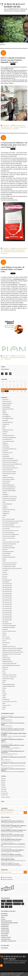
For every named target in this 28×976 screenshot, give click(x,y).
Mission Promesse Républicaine (9, 625)
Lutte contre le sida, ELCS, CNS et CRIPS (11, 542)
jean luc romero (8, 903)
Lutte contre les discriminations (9, 543)
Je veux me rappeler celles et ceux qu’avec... (11, 839)
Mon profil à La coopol (5, 939)
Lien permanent (5, 125)
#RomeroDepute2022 (7, 403)
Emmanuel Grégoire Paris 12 (9, 488)
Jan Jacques (4, 717)
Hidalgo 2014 (5, 494)
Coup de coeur (19, 125)
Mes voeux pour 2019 (7, 608)
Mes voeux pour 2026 (7, 619)
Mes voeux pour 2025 (7, 617)
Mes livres (3, 919)
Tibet (4, 690)
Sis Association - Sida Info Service (9, 676)
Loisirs (4, 540)
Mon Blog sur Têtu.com (6, 937)
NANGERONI (4, 733)
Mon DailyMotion (4, 926)
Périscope (5, 644)
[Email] (10, 374)
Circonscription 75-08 (7, 439)
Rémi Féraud (5, 667)
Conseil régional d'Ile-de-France (9, 448)
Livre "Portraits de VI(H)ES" (8, 524)
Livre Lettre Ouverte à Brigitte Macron (11, 534)
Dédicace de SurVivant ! (8, 469)
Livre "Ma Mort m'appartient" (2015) (10, 522)
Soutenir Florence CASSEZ (8, 678)
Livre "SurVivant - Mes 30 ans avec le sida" (11, 526)
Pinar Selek (5, 655)
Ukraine (4, 697)
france (6, 906)
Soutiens (4, 680)
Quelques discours (5, 924)
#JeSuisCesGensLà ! (7, 401)
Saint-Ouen (5, 669)
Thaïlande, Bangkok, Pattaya (9, 686)
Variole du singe (6, 699)
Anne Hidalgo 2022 (7, 416)
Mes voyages (5, 621)
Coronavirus (5, 450)
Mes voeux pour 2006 (7, 583)
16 (2, 389)
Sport (4, 682)
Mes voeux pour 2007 (7, 585)
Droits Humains (6, 483)
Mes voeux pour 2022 (7, 612)
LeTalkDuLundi (6, 513)
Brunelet (3, 729)
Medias (4, 560)
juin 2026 (3, 782)
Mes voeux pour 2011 (7, 593)
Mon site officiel (4, 915)
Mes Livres (5, 576)
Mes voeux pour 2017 (7, 604)
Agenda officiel (4, 913)
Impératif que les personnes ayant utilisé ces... (12, 821)
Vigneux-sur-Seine (6, 705)
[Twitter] (6, 374)
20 (17, 389)
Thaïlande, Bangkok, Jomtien (9, 684)
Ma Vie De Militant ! (7, 553)
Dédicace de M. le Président (8, 466)
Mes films (5, 572)
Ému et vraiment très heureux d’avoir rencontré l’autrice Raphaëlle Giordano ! (13, 60)
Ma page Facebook (5, 929)
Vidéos (4, 703)
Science (4, 673)
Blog (4, 428)
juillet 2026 (3, 780)
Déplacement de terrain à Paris (9, 473)
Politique (3, 900)
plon (10, 128)
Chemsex (5, 433)
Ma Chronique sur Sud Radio (9, 547)
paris (3, 906)
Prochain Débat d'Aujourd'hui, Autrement (11, 665)
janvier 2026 (3, 791)
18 (10, 389)
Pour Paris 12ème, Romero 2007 (9, 663)
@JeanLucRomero (5, 369)
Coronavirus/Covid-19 (7, 452)
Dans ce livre (21, 308)
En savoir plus (17, 974)
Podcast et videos (6, 657)
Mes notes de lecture (8, 127)
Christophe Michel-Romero (8, 435)
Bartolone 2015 (6, 424)
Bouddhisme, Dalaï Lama (8, 429)
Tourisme (5, 693)
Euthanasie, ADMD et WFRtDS (9, 490)
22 (25, 389)
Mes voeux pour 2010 (7, 591)
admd (10, 906)
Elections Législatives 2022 (8, 485)
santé (3, 903)
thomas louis (9, 251)
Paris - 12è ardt (6, 637)
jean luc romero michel (17, 251)
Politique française (7, 659)
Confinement (5, 445)
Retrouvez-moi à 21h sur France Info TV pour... (12, 834)
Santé (4, 671)
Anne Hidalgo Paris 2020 (8, 418)
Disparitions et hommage (8, 477)
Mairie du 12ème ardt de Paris (9, 557)
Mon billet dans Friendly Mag (9, 627)
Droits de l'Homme (7, 481)
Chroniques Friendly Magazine (9, 437)
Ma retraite (5, 549)
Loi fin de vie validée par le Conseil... (16, 729)
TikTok (4, 692)
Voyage (4, 707)
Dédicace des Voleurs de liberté (9, 471)
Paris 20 (4, 640)
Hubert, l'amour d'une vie (6, 920)
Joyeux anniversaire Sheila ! (8, 859)
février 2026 (3, 789)
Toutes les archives (5, 797)
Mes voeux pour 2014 (7, 598)
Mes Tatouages (6, 581)
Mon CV (3, 917)
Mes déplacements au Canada (9, 566)
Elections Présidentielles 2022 (9, 486)
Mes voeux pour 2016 (7, 602)
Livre (4, 517)
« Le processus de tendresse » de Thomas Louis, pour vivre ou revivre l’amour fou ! (14, 145)
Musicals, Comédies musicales (9, 631)
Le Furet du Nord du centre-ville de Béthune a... (12, 850)
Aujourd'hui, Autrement (8, 422)
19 (13, 389)
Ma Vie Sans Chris (6, 555)
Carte (2, 801)
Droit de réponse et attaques (9, 479)
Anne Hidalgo (5, 414)
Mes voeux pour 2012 (7, 595)
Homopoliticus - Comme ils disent (10, 496)
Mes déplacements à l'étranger (9, 564)
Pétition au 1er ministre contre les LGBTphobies (13, 648)
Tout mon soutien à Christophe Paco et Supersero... (14, 825)
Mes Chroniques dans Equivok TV (10, 562)
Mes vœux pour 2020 (7, 623)
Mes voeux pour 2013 (7, 597)
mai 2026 (3, 784)
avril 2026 (3, 785)
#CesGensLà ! (6, 399)
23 (3, 391)
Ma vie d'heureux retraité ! (8, 551)
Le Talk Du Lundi (6, 511)
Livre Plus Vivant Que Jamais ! (9, 538)
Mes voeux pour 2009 (7, 589)
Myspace (4, 635)
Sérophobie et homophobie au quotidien (9, 922)
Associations (5, 420)
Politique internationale (8, 661)
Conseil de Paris (6, 447)
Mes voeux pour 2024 (7, 616)
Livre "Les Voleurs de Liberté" (9, 519)
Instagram (5, 505)
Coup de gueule (6, 456)
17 (6, 389)
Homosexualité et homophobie (9, 500)
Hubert (4, 502)
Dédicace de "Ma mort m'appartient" (10, 460)
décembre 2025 (4, 793)
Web (4, 709)
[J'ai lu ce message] (26, 972)
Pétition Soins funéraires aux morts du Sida (12, 654)
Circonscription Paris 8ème (8, 441)
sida (23, 903)
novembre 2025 (4, 794)
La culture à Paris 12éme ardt (9, 509)
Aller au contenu (4, 1)
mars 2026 (3, 787)
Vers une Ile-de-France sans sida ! (10, 701)
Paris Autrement (6, 642)
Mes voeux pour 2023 (7, 614)
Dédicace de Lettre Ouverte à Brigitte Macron (12, 464)
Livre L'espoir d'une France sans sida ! (10, 530)
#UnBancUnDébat (6, 405)
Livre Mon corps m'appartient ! (9, 536)
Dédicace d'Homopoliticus (8, 458)
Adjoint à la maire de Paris (8, 409)
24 (6, 391)
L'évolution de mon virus (8, 545)
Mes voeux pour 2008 (7, 587)
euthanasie (9, 900)
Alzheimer (5, 412)
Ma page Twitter (4, 935)
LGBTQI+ (10, 249)
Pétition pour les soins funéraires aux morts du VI (13, 652)
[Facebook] (2, 374)
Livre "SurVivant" (6, 528)
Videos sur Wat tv (4, 933)
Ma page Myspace (5, 928)
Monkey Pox (5, 629)
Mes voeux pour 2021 (7, 610)
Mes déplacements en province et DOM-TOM (12, 568)
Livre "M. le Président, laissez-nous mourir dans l (13, 521)
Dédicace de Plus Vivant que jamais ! (10, 467)
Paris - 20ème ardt (6, 638)
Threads (4, 688)
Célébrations (5, 431)
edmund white (15, 357)
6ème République (6, 407)
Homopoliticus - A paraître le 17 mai (8, 940)
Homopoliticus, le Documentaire (9, 498)
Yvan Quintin (4, 739)
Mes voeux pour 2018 (7, 606)
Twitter (4, 695)
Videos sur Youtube (5, 931)
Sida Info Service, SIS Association (9, 674)
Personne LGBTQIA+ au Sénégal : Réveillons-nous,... (14, 830)
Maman (4, 559)
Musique (4, 633)
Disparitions (5, 475)
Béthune (4, 426)
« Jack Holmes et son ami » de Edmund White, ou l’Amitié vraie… (12, 269)
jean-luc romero (21, 357)
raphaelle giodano (20, 127)
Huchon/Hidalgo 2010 (7, 504)
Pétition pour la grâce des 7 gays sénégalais (12, 650)
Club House (5, 443)
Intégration (5, 507)
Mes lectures (15, 249)
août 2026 (3, 778)
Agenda (4, 410)
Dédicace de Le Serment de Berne (10, 462)
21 (21, 389)
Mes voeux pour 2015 (7, 600)
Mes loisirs (6, 357)
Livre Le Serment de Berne (8, 532)
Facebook (5, 492)
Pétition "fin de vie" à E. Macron (9, 646)
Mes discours (5, 570)
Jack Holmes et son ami (19, 279)
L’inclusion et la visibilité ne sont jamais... (11, 854)
